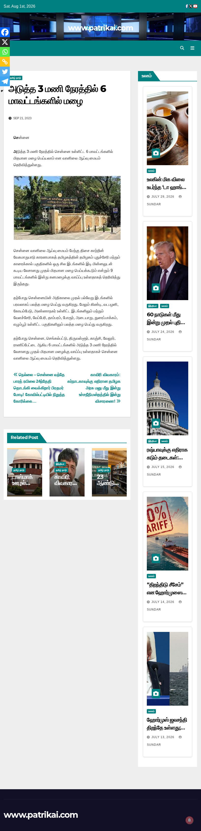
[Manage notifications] (189, 820)
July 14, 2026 (163, 602)
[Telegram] (5, 81)
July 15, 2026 (163, 467)
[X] (5, 42)
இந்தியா (60, 464)
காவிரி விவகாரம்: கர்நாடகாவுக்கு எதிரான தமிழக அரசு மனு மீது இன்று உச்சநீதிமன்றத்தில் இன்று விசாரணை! (94, 388)
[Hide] (2, 91)
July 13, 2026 (163, 737)
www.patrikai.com (100, 27)
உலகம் (151, 170)
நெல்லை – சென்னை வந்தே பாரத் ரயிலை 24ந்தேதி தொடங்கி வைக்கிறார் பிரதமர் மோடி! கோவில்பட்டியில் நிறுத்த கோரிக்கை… (39, 388)
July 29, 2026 (163, 196)
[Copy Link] (5, 62)
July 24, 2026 (163, 332)
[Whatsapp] (5, 52)
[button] (182, 48)
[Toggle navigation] (192, 48)
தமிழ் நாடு (15, 77)
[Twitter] (5, 71)
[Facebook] (5, 32)
